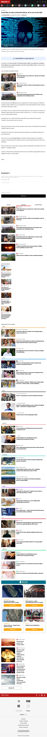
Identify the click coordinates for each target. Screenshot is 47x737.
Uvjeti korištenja (23, 723)
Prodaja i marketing (23, 721)
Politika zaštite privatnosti (23, 725)
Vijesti (4, 5)
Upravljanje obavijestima (24, 731)
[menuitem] (43, 1)
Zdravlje (35, 5)
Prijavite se (23, 196)
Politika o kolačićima (23, 727)
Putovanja (28, 5)
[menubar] (43, 2)
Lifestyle (22, 5)
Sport (9, 5)
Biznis (41, 5)
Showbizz (15, 5)
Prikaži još (11, 688)
